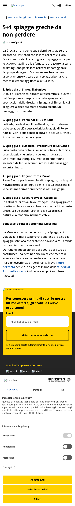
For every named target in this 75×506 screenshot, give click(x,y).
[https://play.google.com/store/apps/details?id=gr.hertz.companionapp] (24, 371)
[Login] (53, 5)
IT (4, 17)
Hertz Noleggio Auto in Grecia (27, 17)
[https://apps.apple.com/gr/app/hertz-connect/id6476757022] (11, 371)
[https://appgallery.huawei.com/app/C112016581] (37, 371)
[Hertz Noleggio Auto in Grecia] (18, 5)
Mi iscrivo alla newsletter (37, 335)
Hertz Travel (58, 17)
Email (9, 313)
